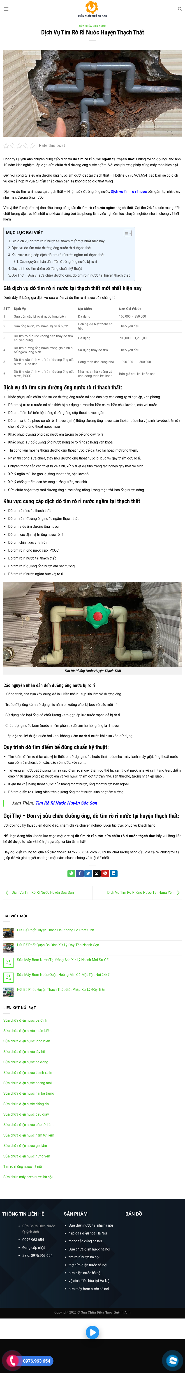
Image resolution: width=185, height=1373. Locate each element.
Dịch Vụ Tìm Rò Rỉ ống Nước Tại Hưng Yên (140, 892)
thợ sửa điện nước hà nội (88, 1265)
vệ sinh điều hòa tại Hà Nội (89, 1281)
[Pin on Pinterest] (105, 873)
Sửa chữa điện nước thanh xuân (27, 1073)
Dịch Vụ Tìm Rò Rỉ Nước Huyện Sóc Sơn (42, 892)
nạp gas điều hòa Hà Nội (88, 1233)
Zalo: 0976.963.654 (37, 1255)
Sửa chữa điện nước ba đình (25, 1020)
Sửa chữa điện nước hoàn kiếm (27, 1031)
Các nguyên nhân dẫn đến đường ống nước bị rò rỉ (59, 261)
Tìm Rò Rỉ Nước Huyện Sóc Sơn (66, 803)
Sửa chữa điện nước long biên (26, 1041)
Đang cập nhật (33, 1248)
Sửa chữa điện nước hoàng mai (27, 1083)
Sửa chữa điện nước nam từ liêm (28, 1135)
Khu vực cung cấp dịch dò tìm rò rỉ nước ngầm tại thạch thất (58, 255)
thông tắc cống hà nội (85, 1241)
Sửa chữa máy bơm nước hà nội (28, 1177)
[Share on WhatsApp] (71, 873)
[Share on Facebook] (80, 873)
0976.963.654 (33, 1240)
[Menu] (6, 8)
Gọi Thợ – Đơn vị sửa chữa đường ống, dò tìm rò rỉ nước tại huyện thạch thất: (71, 275)
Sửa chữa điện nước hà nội (89, 1249)
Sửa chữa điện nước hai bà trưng (28, 1093)
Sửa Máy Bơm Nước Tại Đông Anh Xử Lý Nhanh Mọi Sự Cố (63, 960)
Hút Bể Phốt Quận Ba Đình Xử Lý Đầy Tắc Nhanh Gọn (58, 945)
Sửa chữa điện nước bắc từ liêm (28, 1125)
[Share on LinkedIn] (113, 873)
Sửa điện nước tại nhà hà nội (91, 1225)
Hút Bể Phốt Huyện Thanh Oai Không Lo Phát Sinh (55, 930)
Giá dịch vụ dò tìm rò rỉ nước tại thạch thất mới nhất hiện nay (58, 241)
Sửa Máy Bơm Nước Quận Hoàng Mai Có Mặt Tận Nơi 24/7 (63, 975)
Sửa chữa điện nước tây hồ (24, 1052)
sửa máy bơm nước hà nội (89, 1289)
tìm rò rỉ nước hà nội (84, 1257)
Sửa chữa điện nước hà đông (25, 1062)
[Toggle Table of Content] (125, 233)
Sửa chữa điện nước (92, 26)
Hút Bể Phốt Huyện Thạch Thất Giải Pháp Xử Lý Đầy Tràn (61, 989)
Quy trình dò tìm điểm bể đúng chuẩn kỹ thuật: (47, 268)
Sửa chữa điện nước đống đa (26, 1104)
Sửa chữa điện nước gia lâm (25, 1145)
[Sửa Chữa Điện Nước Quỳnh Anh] (92, 9)
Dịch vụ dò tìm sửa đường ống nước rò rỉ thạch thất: (52, 248)
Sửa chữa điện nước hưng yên (26, 1156)
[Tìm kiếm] (180, 9)
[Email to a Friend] (97, 873)
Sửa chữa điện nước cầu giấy (26, 1114)
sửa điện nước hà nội (85, 1273)
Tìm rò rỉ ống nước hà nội (22, 1166)
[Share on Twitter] (88, 873)
